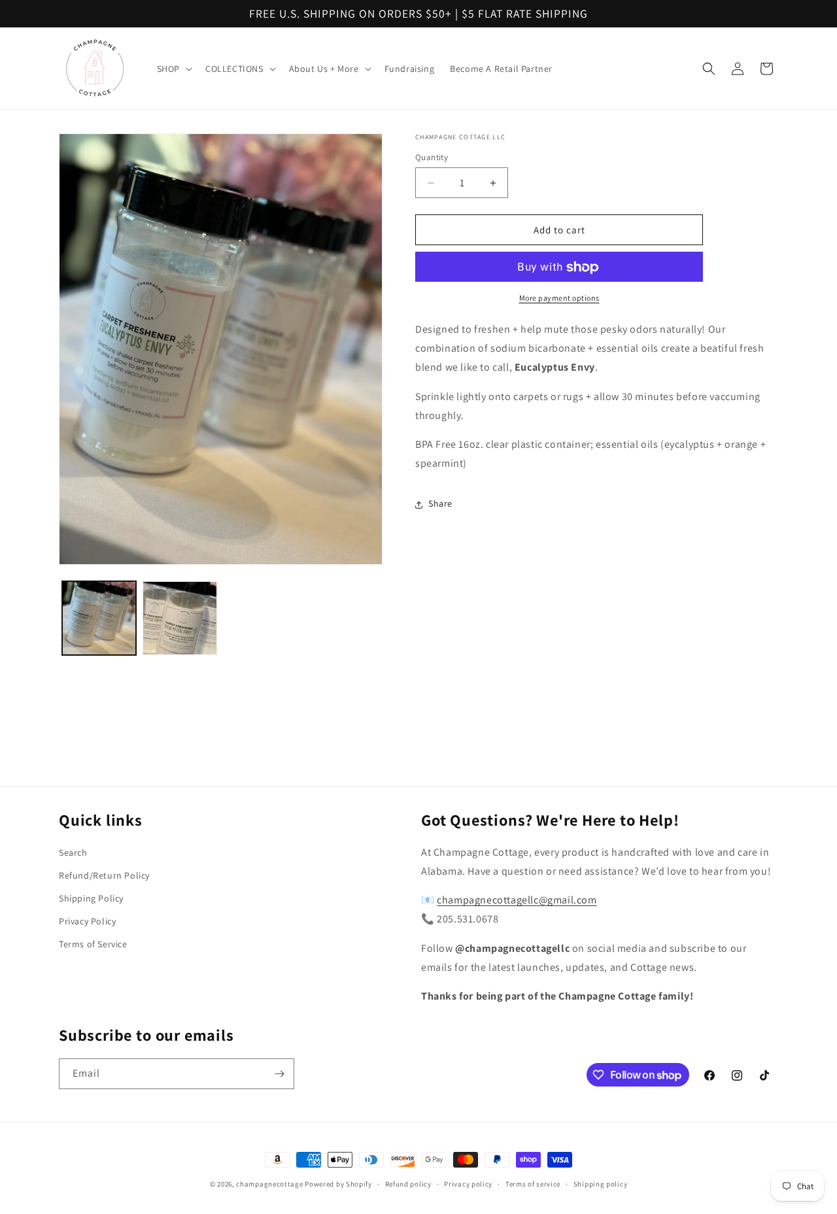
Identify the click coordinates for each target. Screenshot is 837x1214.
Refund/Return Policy (104, 875)
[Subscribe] (279, 1073)
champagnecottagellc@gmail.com (516, 900)
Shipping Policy (91, 898)
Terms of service (532, 1184)
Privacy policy (468, 1184)
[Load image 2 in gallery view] (179, 618)
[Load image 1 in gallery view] (99, 618)
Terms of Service (93, 944)
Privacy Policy (87, 921)
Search (73, 852)
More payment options (559, 298)
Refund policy (408, 1184)
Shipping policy (600, 1184)
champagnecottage (269, 1184)
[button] (173, 68)
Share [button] (440, 504)
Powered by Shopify (338, 1184)
